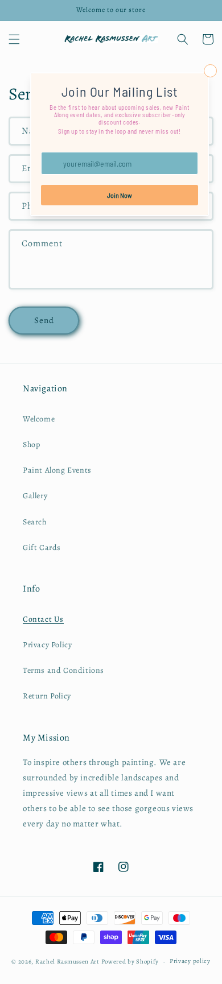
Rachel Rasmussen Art (67, 961)
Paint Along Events (57, 470)
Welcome (39, 419)
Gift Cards (42, 547)
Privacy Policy (47, 644)
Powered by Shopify (130, 961)
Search (35, 521)
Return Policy (47, 696)
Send (44, 320)
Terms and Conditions (63, 670)
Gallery (35, 495)
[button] (14, 39)
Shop (31, 444)
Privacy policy (190, 961)
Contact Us (43, 619)
